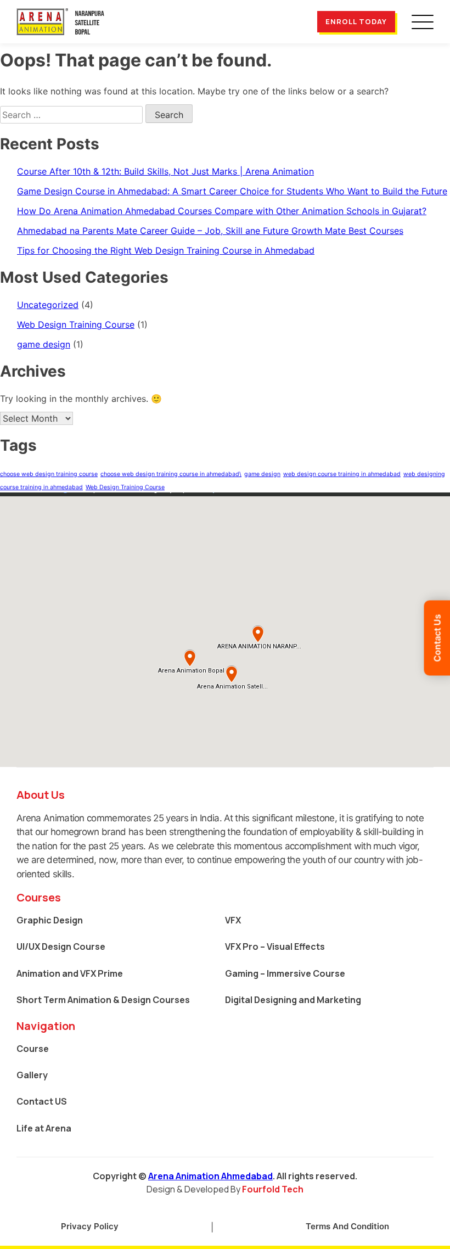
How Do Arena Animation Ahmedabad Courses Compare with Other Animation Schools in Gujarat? (221, 210)
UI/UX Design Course (60, 946)
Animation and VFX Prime (69, 973)
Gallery (32, 1075)
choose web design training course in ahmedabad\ (170, 474)
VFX (233, 920)
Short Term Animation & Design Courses (103, 1000)
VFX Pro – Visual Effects (275, 946)
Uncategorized (47, 304)
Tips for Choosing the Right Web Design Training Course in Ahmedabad (165, 250)
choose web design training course (49, 474)
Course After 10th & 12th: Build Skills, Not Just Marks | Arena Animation (165, 171)
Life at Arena (43, 1128)
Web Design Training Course (75, 324)
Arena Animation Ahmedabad (210, 1176)
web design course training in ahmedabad (342, 474)
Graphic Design (49, 920)
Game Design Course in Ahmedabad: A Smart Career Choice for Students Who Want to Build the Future (232, 191)
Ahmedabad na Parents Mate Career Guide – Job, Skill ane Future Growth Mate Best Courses (210, 230)
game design (43, 344)
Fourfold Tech (272, 1189)
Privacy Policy (90, 1226)
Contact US (41, 1101)
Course (32, 1049)
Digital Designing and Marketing (293, 1000)
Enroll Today (356, 21)
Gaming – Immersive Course (285, 973)
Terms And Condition (347, 1226)
